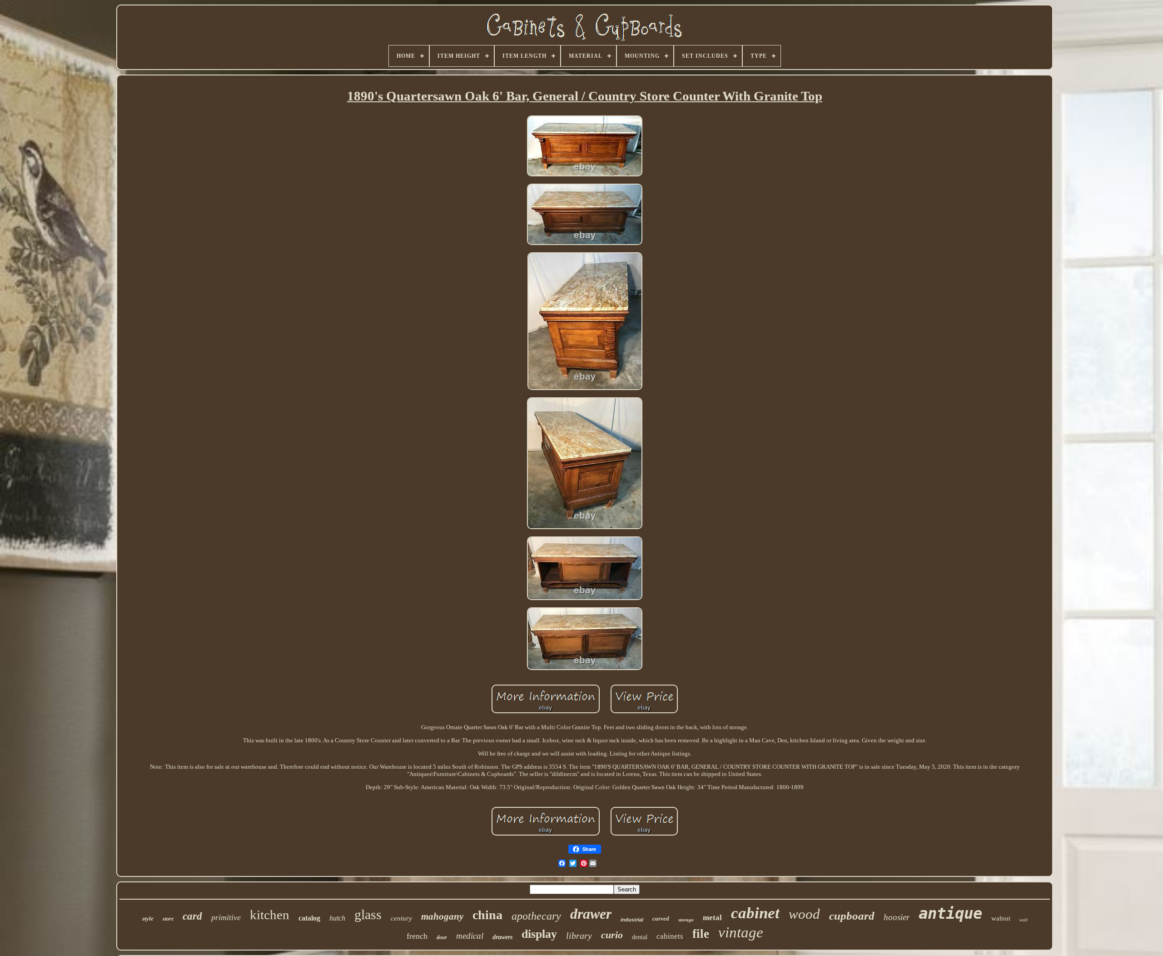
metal (712, 917)
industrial (632, 919)
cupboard (852, 916)
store (168, 919)
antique (950, 913)
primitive (226, 917)
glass (368, 914)
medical (469, 936)
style (148, 918)
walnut (1000, 918)
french (417, 936)
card (192, 916)
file (700, 934)
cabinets (669, 936)
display (539, 934)
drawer (590, 914)
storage (686, 919)
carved (660, 918)
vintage (740, 932)
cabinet (755, 913)
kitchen (269, 914)
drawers (502, 937)
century (401, 918)
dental (639, 937)
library (579, 936)
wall (1023, 919)
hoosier (897, 917)
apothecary (536, 916)
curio (612, 935)
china (487, 915)
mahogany (442, 916)
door (442, 937)
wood (804, 914)
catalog (309, 918)
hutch (337, 918)
